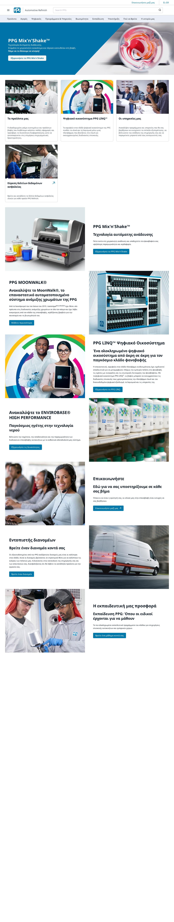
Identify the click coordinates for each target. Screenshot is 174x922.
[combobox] (108, 10)
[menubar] (81, 18)
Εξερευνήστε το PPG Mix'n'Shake (27, 58)
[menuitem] (11, 18)
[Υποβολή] (160, 10)
